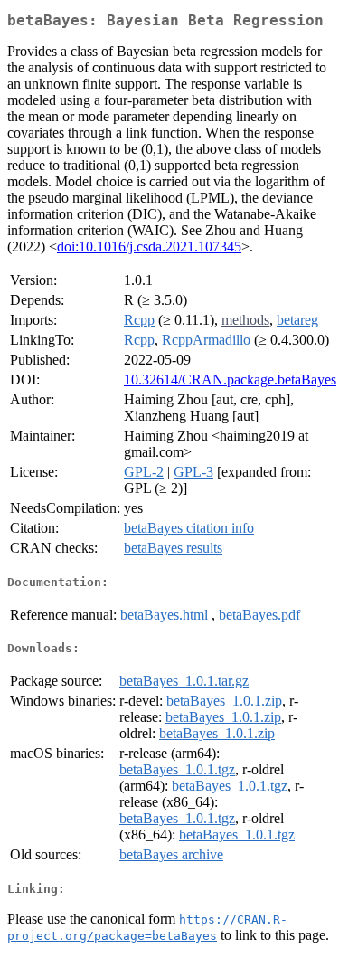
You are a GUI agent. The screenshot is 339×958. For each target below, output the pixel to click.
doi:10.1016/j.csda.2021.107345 (149, 246)
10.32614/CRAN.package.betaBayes (230, 379)
